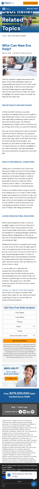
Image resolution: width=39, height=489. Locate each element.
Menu (8, 9)
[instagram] (32, 412)
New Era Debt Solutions (24, 53)
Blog (13, 407)
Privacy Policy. (28, 357)
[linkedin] (28, 412)
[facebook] (20, 412)
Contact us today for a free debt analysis (18, 290)
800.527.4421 (11, 374)
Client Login (22, 407)
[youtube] (24, 412)
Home (4, 36)
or (11, 378)
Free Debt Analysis (30, 3)
